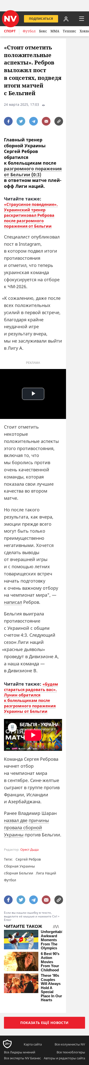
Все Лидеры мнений (19, 1052)
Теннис (69, 31)
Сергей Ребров (28, 859)
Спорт (10, 31)
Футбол (29, 31)
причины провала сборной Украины (26, 827)
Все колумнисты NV (70, 1044)
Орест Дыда (29, 850)
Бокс (43, 31)
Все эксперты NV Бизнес (22, 1058)
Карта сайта (33, 1044)
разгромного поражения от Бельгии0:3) (33, 171)
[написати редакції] (46, 121)
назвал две (15, 820)
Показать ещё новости (44, 1022)
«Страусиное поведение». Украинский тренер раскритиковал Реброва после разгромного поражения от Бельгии (31, 215)
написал (13, 602)
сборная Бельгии (18, 873)
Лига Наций (46, 873)
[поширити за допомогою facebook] (8, 121)
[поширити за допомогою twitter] (21, 121)
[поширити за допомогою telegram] (33, 121)
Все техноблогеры (71, 1052)
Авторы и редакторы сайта (64, 1058)
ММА (54, 31)
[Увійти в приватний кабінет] (66, 19)
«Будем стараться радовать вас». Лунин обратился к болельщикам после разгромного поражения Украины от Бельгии (31, 697)
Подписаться (41, 19)
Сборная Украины (19, 866)
